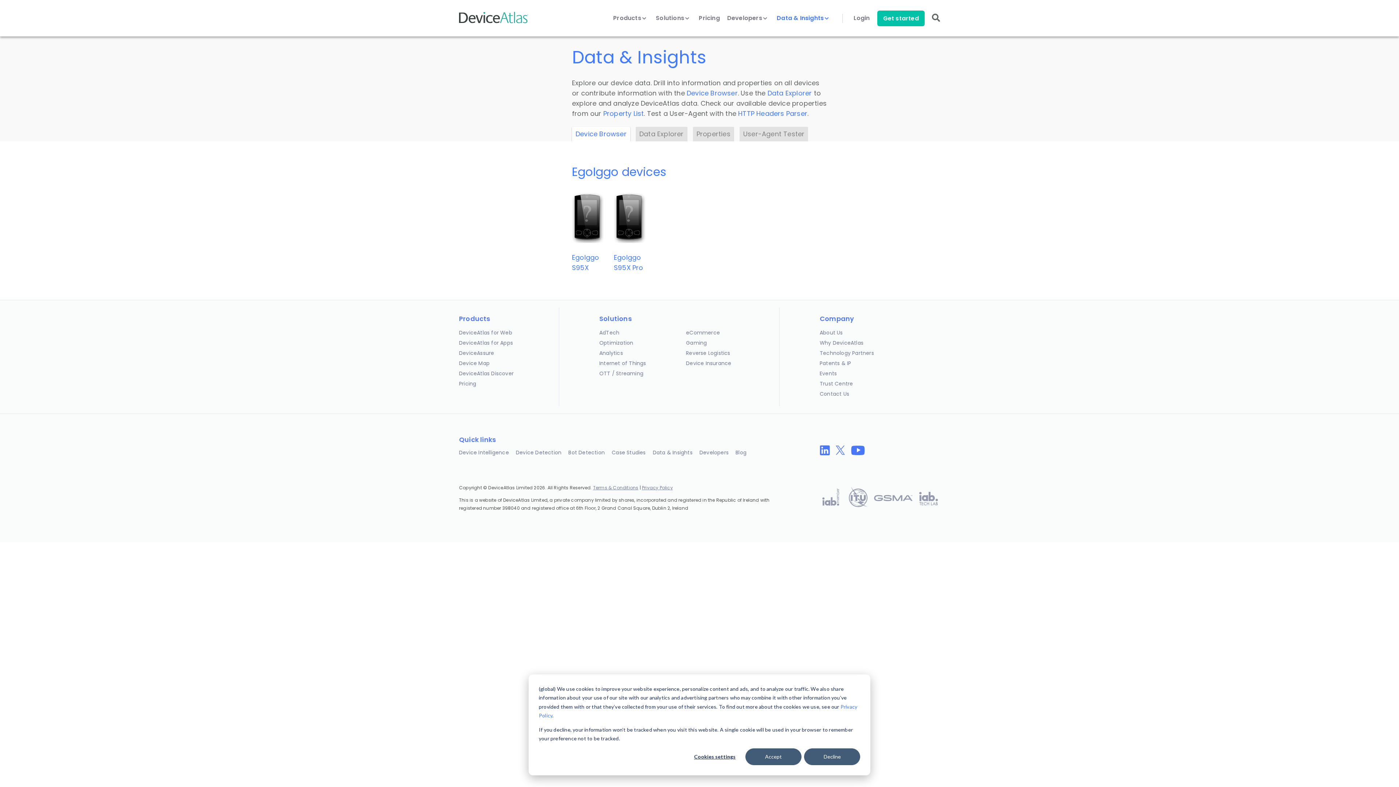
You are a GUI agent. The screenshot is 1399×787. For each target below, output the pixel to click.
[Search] (936, 23)
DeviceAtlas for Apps (486, 342)
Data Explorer (790, 93)
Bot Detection (586, 452)
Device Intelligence (484, 452)
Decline (832, 756)
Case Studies (629, 452)
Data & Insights (801, 18)
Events (828, 373)
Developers (745, 18)
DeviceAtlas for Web (485, 332)
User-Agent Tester (773, 133)
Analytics (611, 353)
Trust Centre (836, 383)
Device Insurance (708, 363)
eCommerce (703, 332)
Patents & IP (835, 363)
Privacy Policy (657, 488)
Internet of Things (622, 363)
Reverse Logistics (708, 353)
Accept (773, 756)
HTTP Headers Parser (772, 113)
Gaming (696, 342)
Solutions (671, 18)
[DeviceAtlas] (493, 22)
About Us (831, 332)
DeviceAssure (476, 353)
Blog (741, 452)
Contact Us (834, 394)
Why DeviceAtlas (841, 342)
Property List (623, 113)
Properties (713, 133)
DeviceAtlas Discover (486, 373)
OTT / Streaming (621, 373)
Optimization (616, 342)
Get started (901, 18)
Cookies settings (715, 756)
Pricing (709, 18)
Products (628, 18)
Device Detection (538, 452)
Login (862, 18)
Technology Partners (847, 353)
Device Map (474, 363)
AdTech (609, 332)
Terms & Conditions (616, 488)
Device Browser (712, 93)
